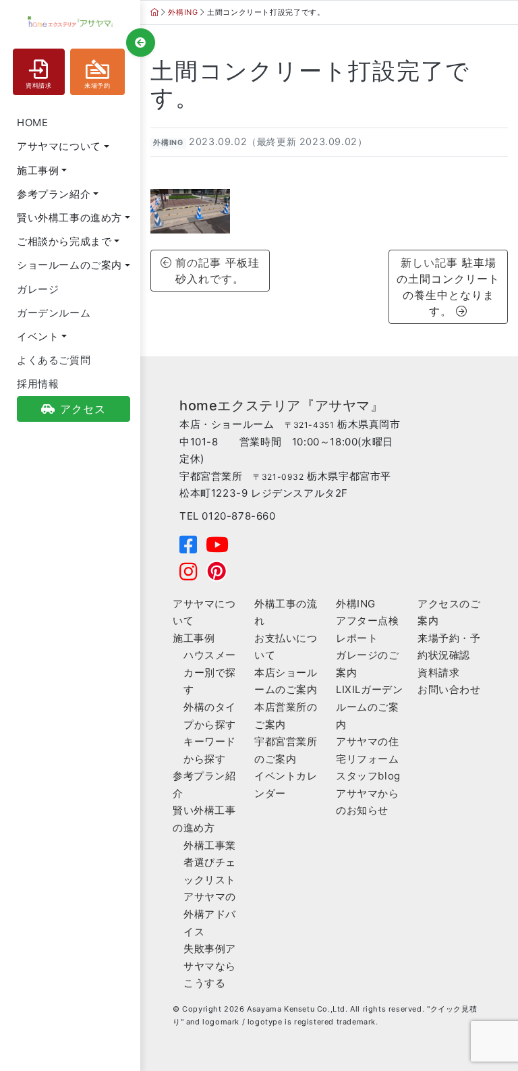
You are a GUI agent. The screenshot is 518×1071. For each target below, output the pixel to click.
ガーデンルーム (53, 312)
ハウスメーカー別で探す (209, 672)
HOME (32, 122)
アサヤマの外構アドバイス (209, 913)
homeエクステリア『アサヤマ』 (281, 405)
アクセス (83, 409)
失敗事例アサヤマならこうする (209, 965)
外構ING (168, 142)
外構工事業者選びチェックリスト (209, 862)
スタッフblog (368, 775)
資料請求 (38, 85)
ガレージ (38, 289)
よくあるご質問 (53, 360)
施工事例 (193, 638)
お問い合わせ (449, 689)
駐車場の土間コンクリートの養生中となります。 (448, 287)
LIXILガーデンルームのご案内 (369, 706)
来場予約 (97, 85)
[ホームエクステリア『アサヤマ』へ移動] (154, 12)
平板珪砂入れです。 (217, 270)
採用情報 (38, 383)
